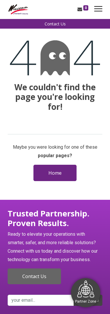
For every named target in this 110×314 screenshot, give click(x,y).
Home (55, 173)
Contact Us (55, 24)
